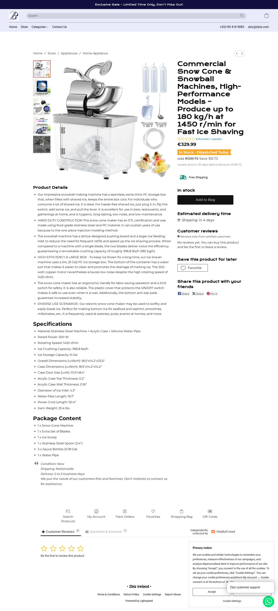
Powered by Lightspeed (139, 600)
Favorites (153, 517)
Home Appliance (95, 53)
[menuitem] (236, 53)
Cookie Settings (152, 594)
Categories (39, 27)
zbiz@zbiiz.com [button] (258, 27)
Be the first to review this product (62, 556)
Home (13, 27)
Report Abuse (173, 594)
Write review (202, 139)
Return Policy (131, 594)
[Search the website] (242, 15)
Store (24, 27)
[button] (14, 15)
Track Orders (124, 517)
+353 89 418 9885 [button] (232, 27)
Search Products (68, 519)
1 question (216, 139)
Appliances (69, 53)
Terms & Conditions (108, 594)
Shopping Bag (182, 517)
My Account (96, 517)
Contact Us (59, 27)
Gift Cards (210, 517)
